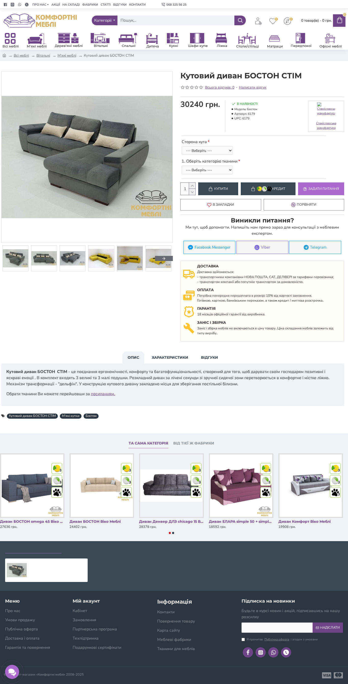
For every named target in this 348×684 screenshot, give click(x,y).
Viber (265, 247)
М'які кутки (70, 416)
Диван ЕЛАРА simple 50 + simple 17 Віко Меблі (241, 521)
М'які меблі (67, 55)
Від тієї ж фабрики (193, 443)
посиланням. (103, 394)
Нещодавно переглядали (33, 548)
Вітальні (43, 55)
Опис (133, 357)
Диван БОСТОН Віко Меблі (95, 521)
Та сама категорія (148, 443)
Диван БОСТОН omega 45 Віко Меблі (32, 521)
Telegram (318, 247)
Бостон (91, 416)
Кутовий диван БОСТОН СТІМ (32, 416)
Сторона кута (194, 142)
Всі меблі (21, 55)
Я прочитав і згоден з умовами (282, 639)
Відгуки (209, 357)
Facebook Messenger (213, 247)
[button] (10, 258)
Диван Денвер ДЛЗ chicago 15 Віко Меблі (171, 521)
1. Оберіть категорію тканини (209, 161)
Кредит (278, 188)
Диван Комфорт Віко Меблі (304, 521)
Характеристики (170, 357)
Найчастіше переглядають (96, 548)
